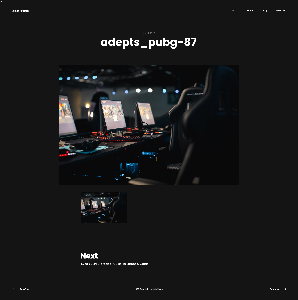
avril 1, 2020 (149, 33)
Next (89, 256)
